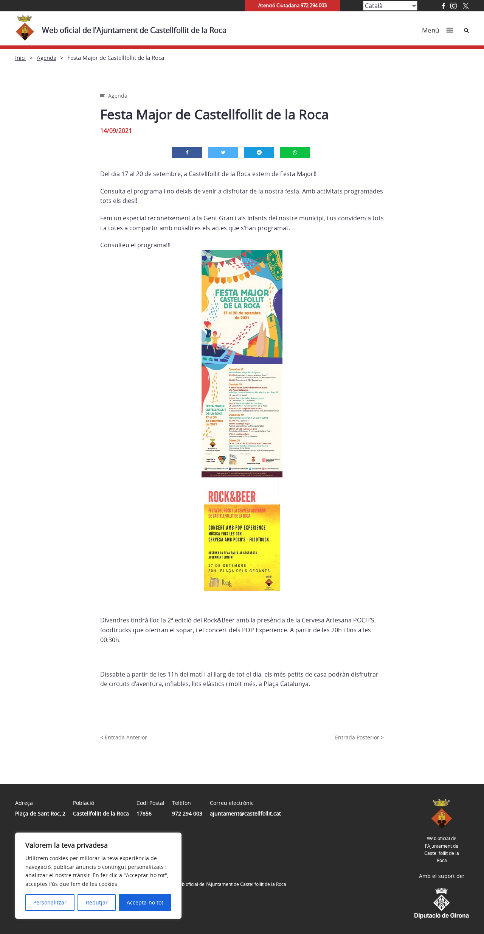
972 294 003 (187, 813)
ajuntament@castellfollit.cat (245, 813)
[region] (98, 876)
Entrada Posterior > (359, 737)
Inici (20, 57)
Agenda (46, 57)
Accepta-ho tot (145, 902)
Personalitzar (50, 902)
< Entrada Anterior (123, 737)
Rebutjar (97, 902)
